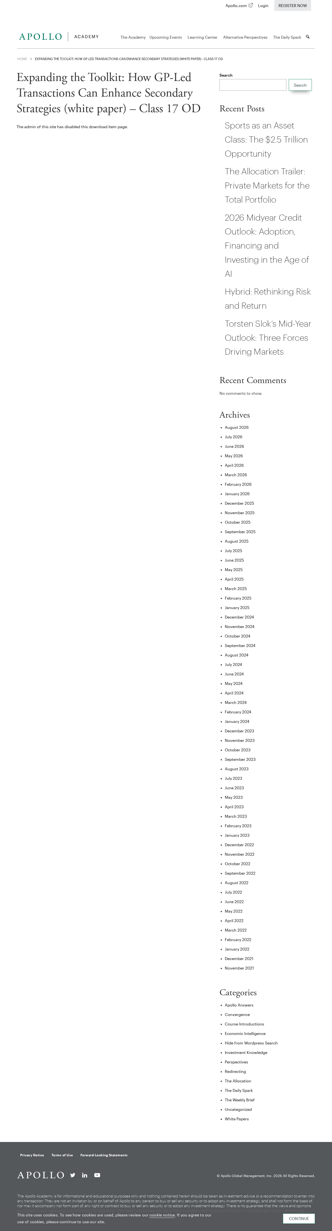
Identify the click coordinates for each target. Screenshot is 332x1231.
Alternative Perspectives (245, 37)
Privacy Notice (32, 1155)
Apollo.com (236, 5)
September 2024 (240, 645)
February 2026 (238, 484)
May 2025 (234, 569)
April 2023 (234, 806)
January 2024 (237, 721)
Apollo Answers (239, 1005)
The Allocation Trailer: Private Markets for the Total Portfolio (267, 185)
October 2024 (237, 636)
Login (263, 5)
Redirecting (235, 1071)
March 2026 (236, 474)
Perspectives (236, 1062)
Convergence (237, 1014)
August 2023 (237, 768)
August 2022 (236, 882)
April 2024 (234, 693)
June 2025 (234, 560)
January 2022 (237, 949)
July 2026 (233, 436)
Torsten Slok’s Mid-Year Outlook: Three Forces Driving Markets (268, 337)
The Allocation (238, 1080)
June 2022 (234, 901)
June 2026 (234, 446)
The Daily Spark (287, 37)
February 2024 (238, 712)
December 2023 (239, 730)
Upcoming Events (165, 37)
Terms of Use (62, 1155)
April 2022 (234, 920)
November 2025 (239, 512)
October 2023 (238, 749)
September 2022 (240, 873)
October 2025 (237, 522)
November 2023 (240, 740)
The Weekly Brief (240, 1099)
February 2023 (238, 825)
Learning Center (203, 37)
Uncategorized (238, 1109)
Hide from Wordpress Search (251, 1043)
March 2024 (236, 702)
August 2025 (236, 541)
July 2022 (233, 892)
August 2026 (237, 427)
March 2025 (236, 588)
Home (22, 59)
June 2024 (234, 674)
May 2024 (234, 683)
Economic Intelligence (245, 1033)
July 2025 (233, 550)
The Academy (133, 37)
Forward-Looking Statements (104, 1155)
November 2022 (239, 854)
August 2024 (236, 655)
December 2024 (239, 617)
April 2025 (234, 579)
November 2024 (239, 626)
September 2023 (240, 759)
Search (226, 75)
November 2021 (239, 968)
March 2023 (236, 816)
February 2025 (238, 598)
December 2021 (239, 958)
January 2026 (237, 493)
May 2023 (234, 797)
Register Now (293, 5)
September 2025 (240, 531)
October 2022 (237, 863)
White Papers (237, 1118)
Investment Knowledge (246, 1052)
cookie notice (162, 1215)
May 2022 (234, 911)
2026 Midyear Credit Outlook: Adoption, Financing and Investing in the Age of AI (267, 245)
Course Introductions (244, 1024)
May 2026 (234, 455)
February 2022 (238, 939)
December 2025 (239, 503)
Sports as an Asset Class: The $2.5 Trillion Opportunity (266, 139)
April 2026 (234, 465)
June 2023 (234, 787)
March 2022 (236, 930)
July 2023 (233, 778)
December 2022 (239, 844)
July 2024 (233, 664)
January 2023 (237, 835)
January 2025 (237, 607)
